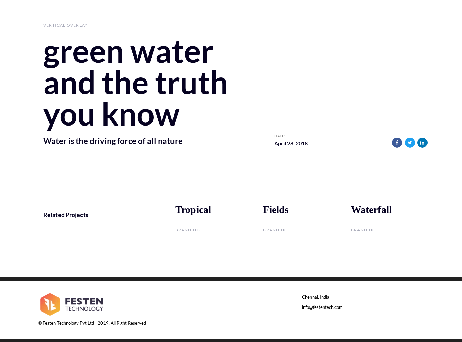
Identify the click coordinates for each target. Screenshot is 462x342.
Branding (187, 229)
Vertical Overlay (65, 25)
